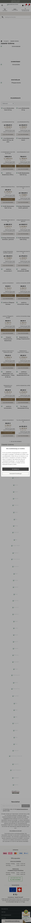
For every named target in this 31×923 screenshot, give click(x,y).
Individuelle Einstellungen (15, 473)
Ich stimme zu (15, 469)
